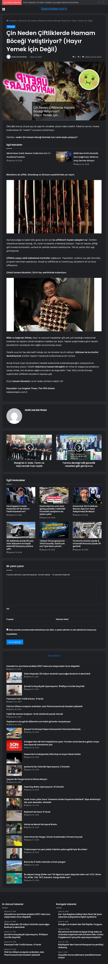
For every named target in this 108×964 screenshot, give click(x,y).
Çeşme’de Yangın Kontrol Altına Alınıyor (26, 779)
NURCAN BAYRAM (19, 57)
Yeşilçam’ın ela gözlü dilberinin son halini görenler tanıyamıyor (38, 721)
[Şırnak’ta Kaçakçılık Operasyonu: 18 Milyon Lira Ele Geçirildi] (14, 690)
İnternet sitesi (62, 619)
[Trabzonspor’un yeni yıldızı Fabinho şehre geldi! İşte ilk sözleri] (14, 853)
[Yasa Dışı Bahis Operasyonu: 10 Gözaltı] (14, 790)
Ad (8, 609)
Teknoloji (22, 21)
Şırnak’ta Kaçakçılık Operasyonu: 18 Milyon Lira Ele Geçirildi (48, 2)
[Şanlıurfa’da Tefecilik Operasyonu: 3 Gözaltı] (14, 770)
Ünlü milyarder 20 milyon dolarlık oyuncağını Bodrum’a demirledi (57, 673)
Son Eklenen (54, 655)
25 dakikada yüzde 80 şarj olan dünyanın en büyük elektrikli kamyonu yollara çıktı (19, 544)
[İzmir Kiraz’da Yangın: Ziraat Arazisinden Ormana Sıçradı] (14, 840)
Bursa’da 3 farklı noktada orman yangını (45, 861)
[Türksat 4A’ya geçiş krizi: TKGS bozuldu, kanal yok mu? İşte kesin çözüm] (54, 530)
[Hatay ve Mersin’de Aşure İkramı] (14, 828)
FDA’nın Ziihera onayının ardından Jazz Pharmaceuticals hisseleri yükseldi (44, 706)
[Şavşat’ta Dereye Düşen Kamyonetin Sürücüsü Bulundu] (14, 733)
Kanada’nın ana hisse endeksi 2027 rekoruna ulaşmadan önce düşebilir (43, 666)
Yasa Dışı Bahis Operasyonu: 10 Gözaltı (44, 786)
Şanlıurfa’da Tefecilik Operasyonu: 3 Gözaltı (47, 766)
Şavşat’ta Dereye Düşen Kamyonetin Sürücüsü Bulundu (52, 729)
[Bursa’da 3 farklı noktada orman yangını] (14, 865)
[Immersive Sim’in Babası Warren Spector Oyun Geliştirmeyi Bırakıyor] (87, 495)
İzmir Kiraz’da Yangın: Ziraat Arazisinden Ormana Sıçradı (53, 836)
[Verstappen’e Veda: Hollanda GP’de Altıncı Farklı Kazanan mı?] (20, 495)
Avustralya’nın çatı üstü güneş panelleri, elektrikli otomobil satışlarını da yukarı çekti (52, 510)
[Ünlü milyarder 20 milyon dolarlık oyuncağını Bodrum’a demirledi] (14, 677)
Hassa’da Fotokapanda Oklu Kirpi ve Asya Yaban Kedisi (52, 754)
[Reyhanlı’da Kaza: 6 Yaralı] (14, 815)
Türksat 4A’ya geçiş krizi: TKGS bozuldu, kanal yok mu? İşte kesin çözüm (52, 543)
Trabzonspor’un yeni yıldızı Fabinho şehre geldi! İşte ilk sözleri (55, 849)
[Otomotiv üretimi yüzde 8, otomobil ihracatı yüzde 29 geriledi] (87, 530)
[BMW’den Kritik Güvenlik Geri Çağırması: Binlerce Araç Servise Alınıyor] (63, 156)
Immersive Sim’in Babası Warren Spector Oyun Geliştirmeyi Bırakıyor (85, 509)
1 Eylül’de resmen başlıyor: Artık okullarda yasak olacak (34, 714)
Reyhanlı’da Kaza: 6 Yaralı (37, 811)
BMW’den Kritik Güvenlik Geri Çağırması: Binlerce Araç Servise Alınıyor (86, 157)
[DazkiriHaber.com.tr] (54, 9)
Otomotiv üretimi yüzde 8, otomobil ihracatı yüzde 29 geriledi (87, 543)
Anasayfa (12, 21)
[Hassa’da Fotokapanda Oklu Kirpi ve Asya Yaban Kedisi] (14, 758)
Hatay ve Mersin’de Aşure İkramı (40, 824)
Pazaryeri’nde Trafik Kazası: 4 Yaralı (24, 698)
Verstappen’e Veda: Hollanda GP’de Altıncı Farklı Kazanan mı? (18, 509)
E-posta (10, 619)
